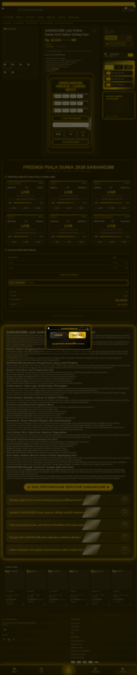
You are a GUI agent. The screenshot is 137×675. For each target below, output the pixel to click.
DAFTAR (77, 335)
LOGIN (58, 335)
